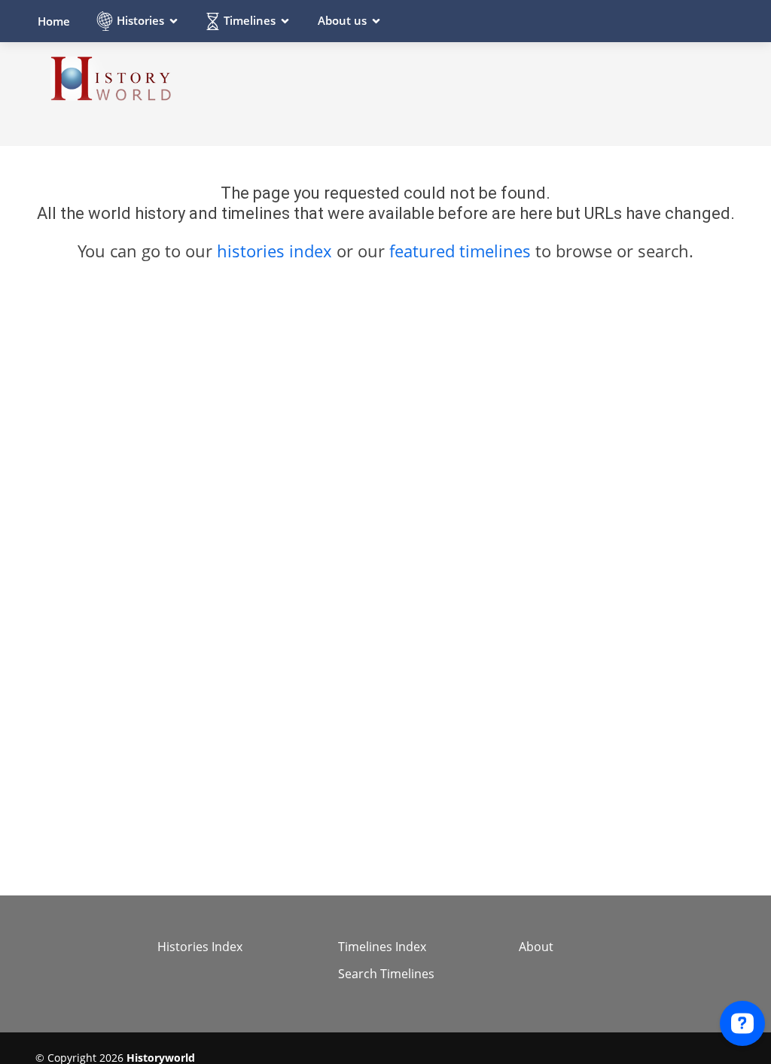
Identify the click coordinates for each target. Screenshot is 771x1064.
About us (342, 20)
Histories (140, 20)
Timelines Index (382, 947)
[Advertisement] (461, 93)
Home (54, 21)
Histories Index (199, 947)
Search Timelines (386, 974)
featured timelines (462, 250)
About (536, 947)
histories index (274, 250)
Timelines (250, 20)
